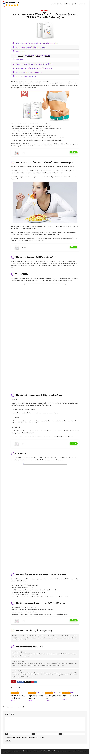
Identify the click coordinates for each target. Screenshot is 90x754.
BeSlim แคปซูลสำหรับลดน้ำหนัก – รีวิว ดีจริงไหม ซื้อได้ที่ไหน (53, 697)
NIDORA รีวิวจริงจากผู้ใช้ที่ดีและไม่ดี (26, 76)
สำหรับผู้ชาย (67, 3)
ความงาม (53, 3)
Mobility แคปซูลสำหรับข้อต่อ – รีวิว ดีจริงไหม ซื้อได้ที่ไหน (70, 696)
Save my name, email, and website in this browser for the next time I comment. (25, 737)
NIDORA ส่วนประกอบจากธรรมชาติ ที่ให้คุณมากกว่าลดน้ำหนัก (33, 55)
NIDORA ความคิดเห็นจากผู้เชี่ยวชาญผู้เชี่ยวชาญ (29, 72)
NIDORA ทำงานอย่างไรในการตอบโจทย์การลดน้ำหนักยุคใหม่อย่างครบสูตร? (37, 43)
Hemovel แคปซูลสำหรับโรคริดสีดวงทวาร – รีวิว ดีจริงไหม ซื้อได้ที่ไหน (18, 697)
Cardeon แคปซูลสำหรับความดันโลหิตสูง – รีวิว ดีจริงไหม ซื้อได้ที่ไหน (36, 697)
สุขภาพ (74, 3)
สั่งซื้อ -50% (73, 152)
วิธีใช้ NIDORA (20, 60)
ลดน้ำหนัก (59, 3)
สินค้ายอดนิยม (81, 3)
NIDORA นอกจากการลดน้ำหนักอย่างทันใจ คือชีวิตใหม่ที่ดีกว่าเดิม (34, 68)
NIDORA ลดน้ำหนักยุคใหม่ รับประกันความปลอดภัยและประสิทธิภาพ (34, 64)
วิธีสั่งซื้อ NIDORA (20, 51)
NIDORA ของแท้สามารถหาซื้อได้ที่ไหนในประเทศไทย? (30, 47)
